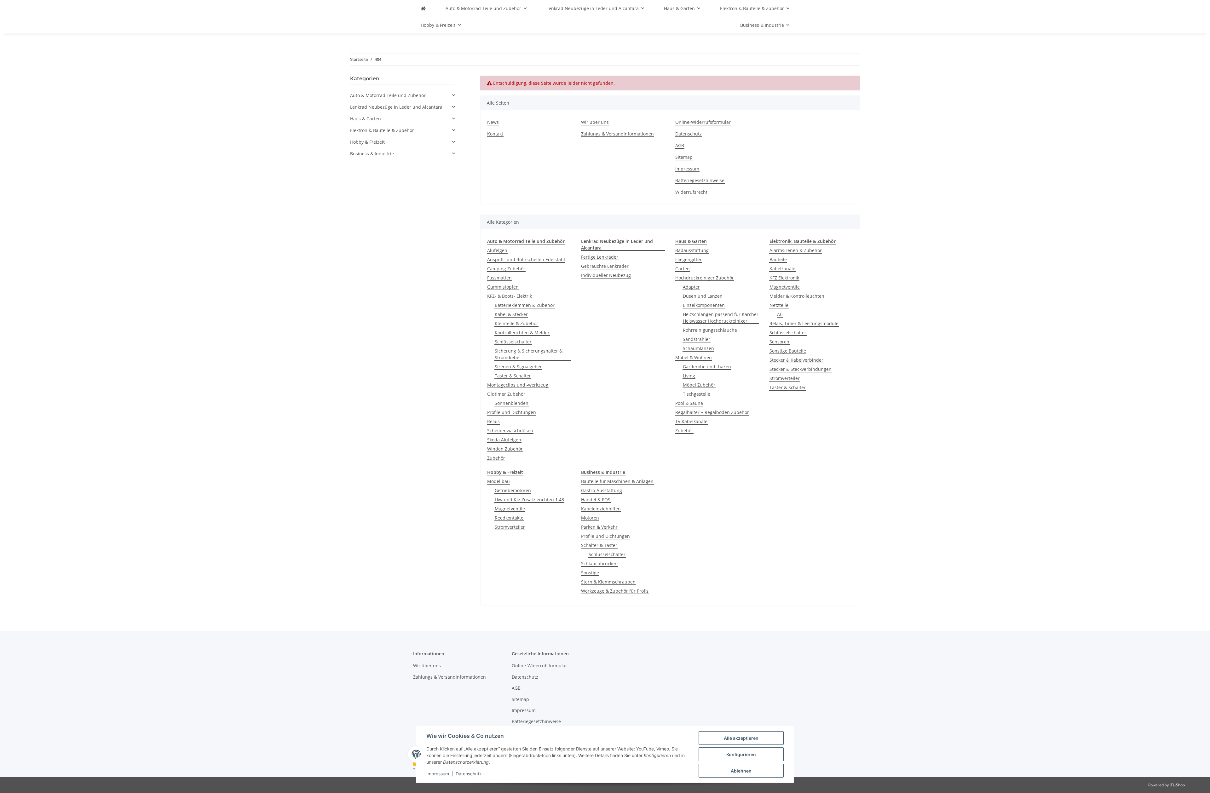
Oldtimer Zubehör (506, 394)
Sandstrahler (696, 339)
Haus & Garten (365, 119)
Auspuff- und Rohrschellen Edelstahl (526, 259)
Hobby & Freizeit (367, 142)
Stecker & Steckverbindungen (800, 369)
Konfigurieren (741, 754)
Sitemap (684, 157)
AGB (679, 145)
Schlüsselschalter (513, 342)
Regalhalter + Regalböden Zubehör (712, 412)
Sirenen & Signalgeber (518, 367)
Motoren (590, 518)
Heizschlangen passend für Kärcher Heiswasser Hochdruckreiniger (720, 317)
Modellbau (498, 481)
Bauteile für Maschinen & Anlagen (617, 481)
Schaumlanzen (698, 348)
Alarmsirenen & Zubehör (795, 250)
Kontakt (495, 134)
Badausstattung (692, 250)
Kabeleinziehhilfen (601, 509)
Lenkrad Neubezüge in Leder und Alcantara (396, 107)
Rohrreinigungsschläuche (710, 330)
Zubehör (496, 458)
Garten (682, 269)
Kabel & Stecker (511, 314)
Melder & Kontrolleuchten (796, 296)
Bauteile (778, 259)
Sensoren (779, 342)
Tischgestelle (696, 394)
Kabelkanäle (782, 269)
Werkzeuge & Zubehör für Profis (614, 591)
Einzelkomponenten (704, 305)
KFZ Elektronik (784, 278)
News (493, 122)
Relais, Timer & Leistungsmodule (803, 323)
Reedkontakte (509, 518)
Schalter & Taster (599, 545)
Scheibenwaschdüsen (510, 431)
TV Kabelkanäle (691, 421)
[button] (402, 95)
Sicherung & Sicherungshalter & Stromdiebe (528, 354)
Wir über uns (595, 122)
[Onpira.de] (423, 8)
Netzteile (778, 305)
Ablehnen (741, 770)
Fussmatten (499, 278)
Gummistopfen (503, 287)
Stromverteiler (784, 378)
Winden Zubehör (505, 449)
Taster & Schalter (513, 376)
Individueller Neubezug (606, 275)
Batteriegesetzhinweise (699, 180)
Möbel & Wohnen (693, 357)
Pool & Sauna (689, 403)
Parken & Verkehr (599, 527)
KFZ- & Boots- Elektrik (509, 296)
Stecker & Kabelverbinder (796, 360)
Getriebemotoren (513, 490)
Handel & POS (595, 500)
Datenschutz (469, 773)
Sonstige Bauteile (787, 351)
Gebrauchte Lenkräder (605, 266)
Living (689, 376)
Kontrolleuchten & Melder (522, 333)
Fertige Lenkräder (599, 257)
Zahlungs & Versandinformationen (617, 134)
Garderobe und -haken (707, 367)
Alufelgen (497, 250)
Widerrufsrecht (691, 192)
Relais (493, 421)
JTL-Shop (1177, 785)
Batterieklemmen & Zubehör (525, 305)
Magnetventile (784, 287)
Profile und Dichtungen (511, 412)
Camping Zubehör (506, 269)
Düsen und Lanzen (703, 296)
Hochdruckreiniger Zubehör (704, 278)
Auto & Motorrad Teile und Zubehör (388, 95)
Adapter (691, 287)
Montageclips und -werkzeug (517, 385)
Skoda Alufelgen (504, 440)
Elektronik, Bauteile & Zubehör (382, 130)
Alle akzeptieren (741, 738)
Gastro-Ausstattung (601, 490)
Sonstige (590, 573)
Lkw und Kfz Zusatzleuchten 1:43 (529, 500)
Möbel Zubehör (699, 385)
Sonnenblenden (511, 403)
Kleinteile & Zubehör (516, 323)
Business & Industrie (372, 154)
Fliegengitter (688, 259)
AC (780, 314)
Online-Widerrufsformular (703, 122)
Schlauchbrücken (599, 563)
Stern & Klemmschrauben (608, 582)
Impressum (437, 773)
